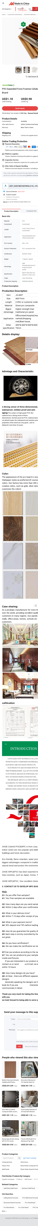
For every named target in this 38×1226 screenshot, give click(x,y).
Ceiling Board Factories (11, 1198)
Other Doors (24, 1162)
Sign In (5, 202)
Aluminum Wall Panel (28, 1188)
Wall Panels (5, 1169)
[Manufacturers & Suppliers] (19, 3)
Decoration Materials (30, 14)
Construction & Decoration (15, 14)
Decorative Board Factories (12, 1203)
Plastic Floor (6, 1166)
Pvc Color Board (23, 1207)
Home (3, 14)
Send (19, 1046)
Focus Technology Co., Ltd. (25, 1218)
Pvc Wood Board (9, 1207)
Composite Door (7, 1162)
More (4, 1211)
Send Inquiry (20, 108)
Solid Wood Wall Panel (10, 1188)
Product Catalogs (30, 1158)
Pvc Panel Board (30, 1203)
